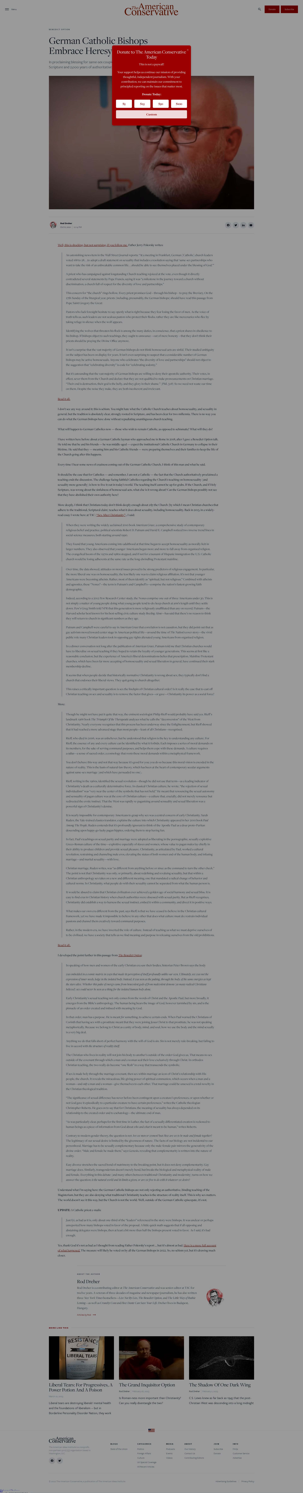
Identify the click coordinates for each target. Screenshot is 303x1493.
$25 (142, 104)
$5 (124, 104)
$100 (179, 104)
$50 (160, 104)
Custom (151, 114)
